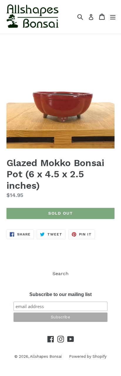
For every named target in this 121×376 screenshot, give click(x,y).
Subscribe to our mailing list (60, 294)
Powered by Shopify (88, 356)
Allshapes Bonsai (46, 356)
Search (60, 273)
